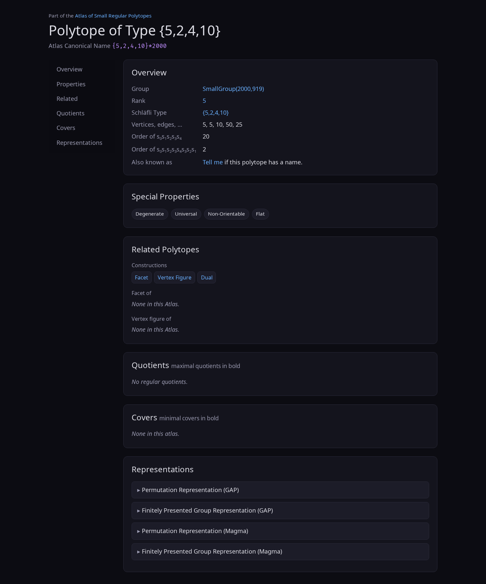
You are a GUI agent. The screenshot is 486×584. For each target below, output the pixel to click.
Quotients (71, 113)
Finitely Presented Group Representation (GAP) (207, 510)
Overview (69, 69)
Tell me (213, 162)
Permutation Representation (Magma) (195, 531)
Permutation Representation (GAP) (190, 490)
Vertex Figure (174, 277)
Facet (141, 277)
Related (67, 98)
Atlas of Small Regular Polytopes (113, 15)
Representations (79, 142)
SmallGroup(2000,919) (233, 89)
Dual (207, 277)
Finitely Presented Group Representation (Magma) (212, 551)
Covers (66, 128)
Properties (71, 84)
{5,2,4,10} (216, 112)
